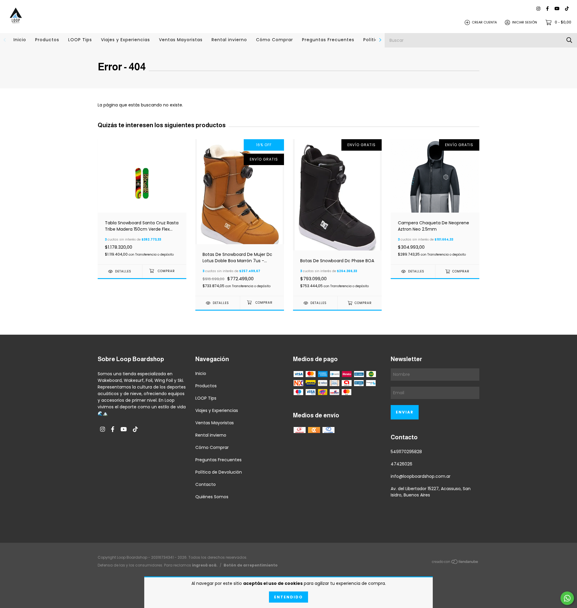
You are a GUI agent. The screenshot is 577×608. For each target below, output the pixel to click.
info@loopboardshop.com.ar (420, 476)
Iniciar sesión (524, 22)
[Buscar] (569, 40)
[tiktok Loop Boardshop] (567, 9)
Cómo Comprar (274, 40)
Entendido (288, 597)
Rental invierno (229, 40)
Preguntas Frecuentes (328, 40)
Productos (47, 40)
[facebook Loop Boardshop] (547, 9)
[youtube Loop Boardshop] (557, 9)
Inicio (20, 40)
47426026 (401, 464)
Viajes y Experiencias (125, 40)
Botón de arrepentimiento (251, 565)
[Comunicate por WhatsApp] (567, 598)
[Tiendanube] (455, 563)
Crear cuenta (484, 22)
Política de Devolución (218, 472)
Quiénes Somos (211, 497)
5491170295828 (406, 452)
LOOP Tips (80, 40)
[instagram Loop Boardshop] (538, 9)
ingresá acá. (205, 565)
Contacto (205, 484)
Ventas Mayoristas (181, 40)
